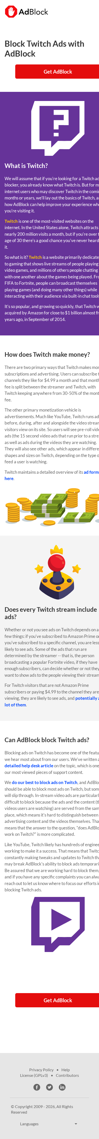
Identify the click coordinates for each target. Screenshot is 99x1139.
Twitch (11, 221)
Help (65, 1069)
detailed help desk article (29, 765)
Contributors (67, 1075)
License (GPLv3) (34, 1075)
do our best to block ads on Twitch (44, 782)
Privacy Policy (41, 1069)
